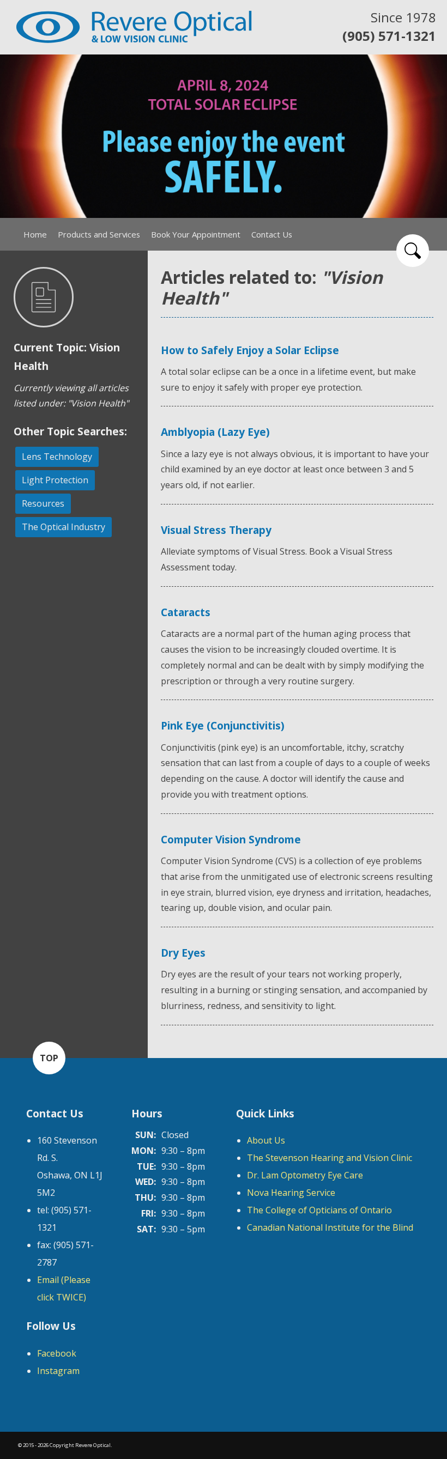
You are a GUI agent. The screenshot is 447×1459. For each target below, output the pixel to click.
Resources (43, 503)
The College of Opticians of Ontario (319, 1210)
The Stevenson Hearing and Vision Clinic (329, 1158)
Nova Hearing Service (291, 1193)
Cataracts (185, 612)
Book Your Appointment (195, 234)
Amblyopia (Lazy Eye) (215, 431)
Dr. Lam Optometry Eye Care (305, 1175)
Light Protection (55, 480)
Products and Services (99, 234)
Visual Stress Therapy (216, 529)
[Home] (133, 27)
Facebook (56, 1353)
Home (35, 234)
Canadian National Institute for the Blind (330, 1227)
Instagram (58, 1371)
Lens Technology (57, 457)
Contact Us (271, 234)
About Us (266, 1140)
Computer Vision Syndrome (231, 839)
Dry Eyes (183, 952)
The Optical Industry (63, 527)
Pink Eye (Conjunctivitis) (223, 725)
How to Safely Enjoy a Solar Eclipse (250, 350)
